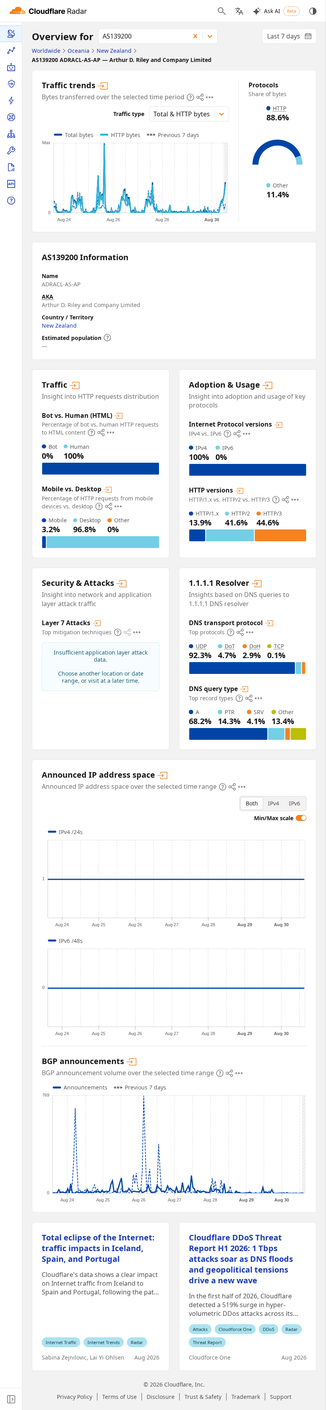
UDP (201, 646)
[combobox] (141, 36)
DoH (254, 646)
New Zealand (59, 325)
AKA (47, 296)
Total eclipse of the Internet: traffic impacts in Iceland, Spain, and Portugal (98, 1248)
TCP (279, 646)
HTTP (279, 108)
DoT (230, 646)
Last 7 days (291, 38)
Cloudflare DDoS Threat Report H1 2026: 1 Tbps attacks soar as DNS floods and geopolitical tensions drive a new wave (241, 1259)
